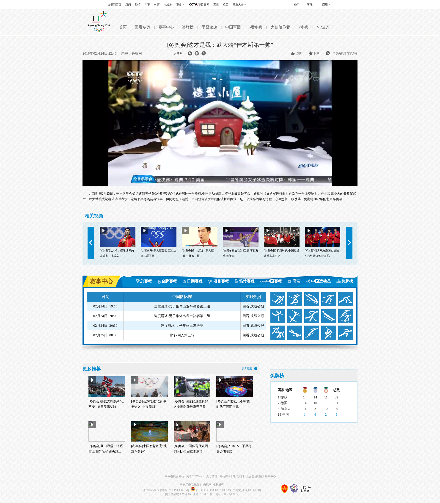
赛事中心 (166, 27)
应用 (325, 4)
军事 (147, 4)
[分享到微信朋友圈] (190, 53)
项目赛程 (221, 281)
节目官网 (203, 4)
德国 (283, 403)
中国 (285, 414)
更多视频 (247, 368)
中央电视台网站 (174, 476)
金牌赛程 (169, 281)
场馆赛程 (247, 281)
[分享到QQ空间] (203, 53)
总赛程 (146, 281)
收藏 (316, 53)
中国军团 (233, 27)
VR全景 (323, 27)
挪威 (283, 397)
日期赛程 (195, 281)
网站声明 (225, 476)
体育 (157, 4)
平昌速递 (209, 27)
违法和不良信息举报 (155, 490)
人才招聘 (211, 476)
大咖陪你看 (280, 27)
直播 (216, 4)
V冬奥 (303, 27)
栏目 (225, 4)
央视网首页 (114, 4)
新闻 (128, 4)
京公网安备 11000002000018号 (213, 490)
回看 (245, 307)
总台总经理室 (254, 476)
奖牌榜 (188, 27)
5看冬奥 (256, 27)
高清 (296, 281)
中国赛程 (274, 281)
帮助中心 (270, 476)
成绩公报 (257, 307)
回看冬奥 (142, 27)
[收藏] (311, 53)
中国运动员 (321, 281)
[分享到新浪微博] (197, 53)
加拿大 (285, 409)
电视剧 (168, 4)
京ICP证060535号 (179, 490)
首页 (123, 27)
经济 (137, 4)
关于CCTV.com (195, 476)
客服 (310, 4)
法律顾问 (238, 476)
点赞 (299, 53)
